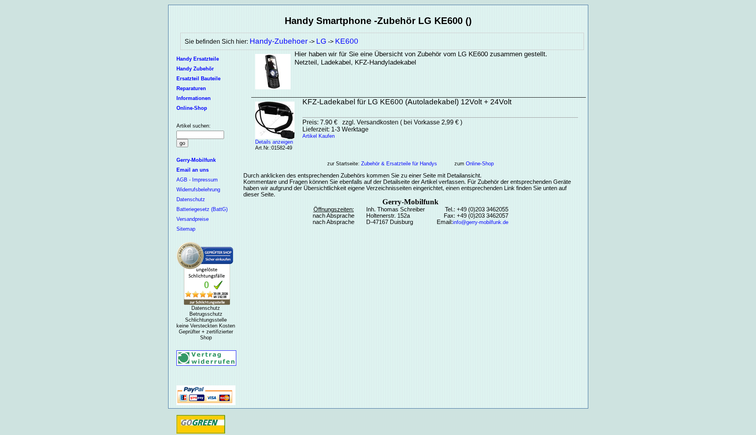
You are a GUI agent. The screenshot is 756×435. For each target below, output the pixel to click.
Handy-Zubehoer (279, 41)
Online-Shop (480, 164)
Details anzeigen (274, 142)
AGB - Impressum (197, 180)
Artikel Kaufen (318, 136)
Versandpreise (192, 219)
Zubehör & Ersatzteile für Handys (399, 164)
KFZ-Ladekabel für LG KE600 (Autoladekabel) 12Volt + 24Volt (406, 102)
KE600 (346, 41)
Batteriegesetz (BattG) (202, 209)
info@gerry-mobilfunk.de (480, 222)
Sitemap (185, 229)
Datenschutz (190, 199)
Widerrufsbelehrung (198, 190)
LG (321, 41)
